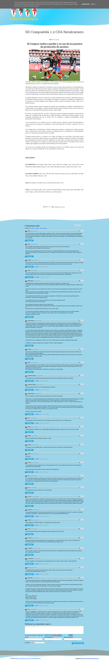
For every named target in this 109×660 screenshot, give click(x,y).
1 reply (36, 266)
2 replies (37, 277)
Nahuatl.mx (95, 658)
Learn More (85, 4)
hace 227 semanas (38, 320)
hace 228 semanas (34, 244)
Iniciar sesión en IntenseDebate (47, 635)
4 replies (37, 516)
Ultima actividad (43, 228)
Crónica (62, 207)
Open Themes (86, 658)
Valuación (37, 228)
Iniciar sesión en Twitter (65, 635)
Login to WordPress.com (57, 635)
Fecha (32, 228)
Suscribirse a (28, 642)
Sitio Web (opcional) (68, 637)
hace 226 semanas (37, 558)
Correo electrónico (48, 637)
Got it (93, 4)
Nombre (26, 637)
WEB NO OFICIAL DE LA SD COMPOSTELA (27, 658)
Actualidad (56, 207)
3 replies (37, 380)
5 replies (37, 389)
